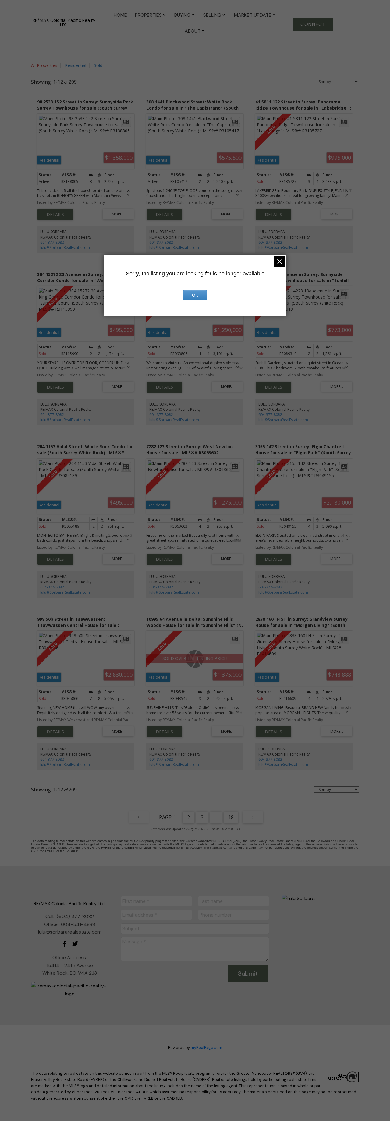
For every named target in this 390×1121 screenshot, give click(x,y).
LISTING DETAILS (55, 214)
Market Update (252, 15)
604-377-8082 (52, 242)
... (215, 817)
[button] (313, 24)
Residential (75, 65)
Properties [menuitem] (148, 15)
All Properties (44, 65)
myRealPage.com (206, 1047)
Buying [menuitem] (182, 15)
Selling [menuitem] (212, 15)
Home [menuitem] (120, 15)
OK (195, 295)
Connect (313, 24)
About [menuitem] (192, 31)
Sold (98, 65)
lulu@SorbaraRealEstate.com (65, 247)
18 (231, 817)
